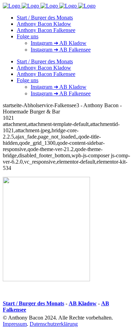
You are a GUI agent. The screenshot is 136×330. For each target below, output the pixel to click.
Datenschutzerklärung (54, 324)
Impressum (15, 324)
